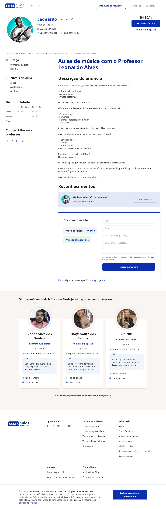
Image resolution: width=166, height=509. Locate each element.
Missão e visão (126, 446)
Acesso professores (128, 436)
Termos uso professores (94, 436)
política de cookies (28, 502)
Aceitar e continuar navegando (130, 495)
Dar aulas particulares (110, 5)
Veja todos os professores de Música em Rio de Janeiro (83, 395)
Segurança (87, 446)
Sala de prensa (126, 456)
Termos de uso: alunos (93, 441)
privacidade (110, 259)
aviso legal (150, 257)
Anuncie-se (136, 6)
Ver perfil (144, 199)
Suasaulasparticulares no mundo (135, 451)
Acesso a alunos (126, 441)
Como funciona (126, 431)
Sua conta (150, 6)
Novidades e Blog (90, 472)
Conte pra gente (97, 280)
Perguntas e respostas (93, 477)
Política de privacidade (93, 431)
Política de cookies (91, 426)
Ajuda (121, 426)
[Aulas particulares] (14, 9)
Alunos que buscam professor (61, 477)
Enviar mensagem (128, 266)
